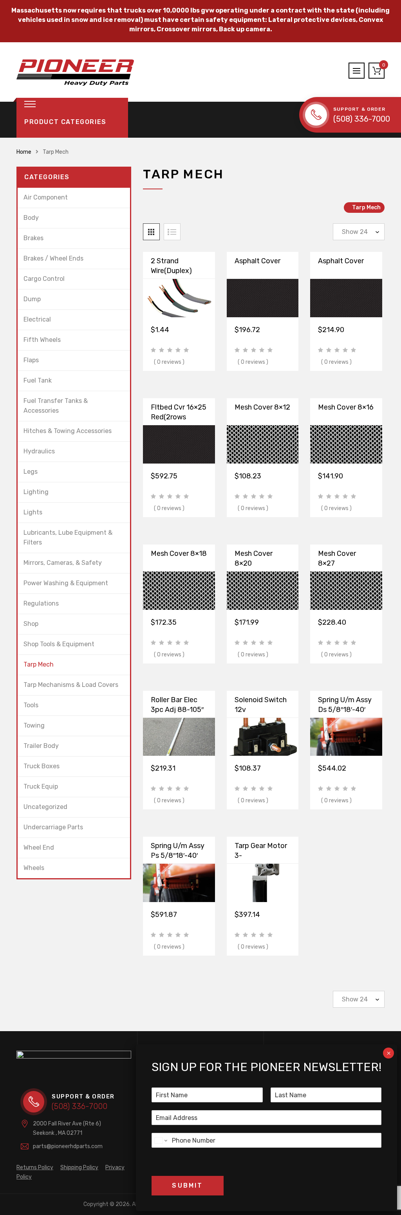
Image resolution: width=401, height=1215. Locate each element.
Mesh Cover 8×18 (179, 553)
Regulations (41, 603)
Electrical (37, 319)
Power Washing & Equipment (65, 583)
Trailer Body (41, 745)
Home (23, 152)
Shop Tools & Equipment (58, 644)
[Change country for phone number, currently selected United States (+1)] (160, 1140)
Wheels (33, 868)
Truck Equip (40, 786)
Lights (32, 512)
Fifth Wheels (42, 339)
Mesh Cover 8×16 (346, 407)
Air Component (45, 197)
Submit (187, 1185)
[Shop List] (172, 231)
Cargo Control (44, 278)
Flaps (31, 360)
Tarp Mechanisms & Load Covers (70, 684)
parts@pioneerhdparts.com (68, 1146)
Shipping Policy (79, 1167)
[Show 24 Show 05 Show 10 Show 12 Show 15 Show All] (359, 231)
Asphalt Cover (257, 261)
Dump (32, 299)
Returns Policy (34, 1167)
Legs (30, 471)
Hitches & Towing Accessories (67, 431)
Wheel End (38, 847)
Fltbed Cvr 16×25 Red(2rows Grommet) (178, 417)
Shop (30, 623)
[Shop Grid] (151, 231)
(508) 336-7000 (361, 119)
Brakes (33, 238)
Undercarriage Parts (53, 827)
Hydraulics (39, 451)
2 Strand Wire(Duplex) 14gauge (171, 271)
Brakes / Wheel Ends (53, 258)
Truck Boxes (41, 766)
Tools (30, 705)
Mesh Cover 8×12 (262, 407)
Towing (34, 725)
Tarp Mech (38, 664)
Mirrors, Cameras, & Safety (62, 562)
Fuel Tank (37, 380)
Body (31, 217)
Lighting (36, 492)
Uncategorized (45, 807)
